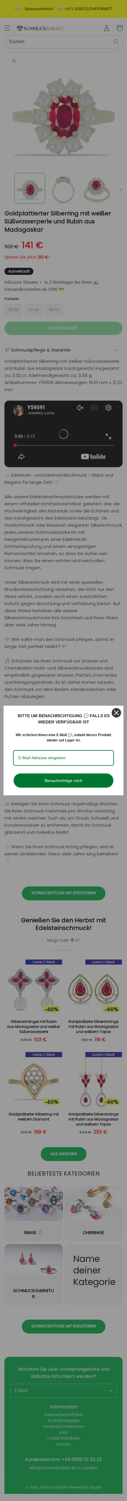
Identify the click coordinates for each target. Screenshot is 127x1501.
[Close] (116, 713)
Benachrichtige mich (63, 780)
